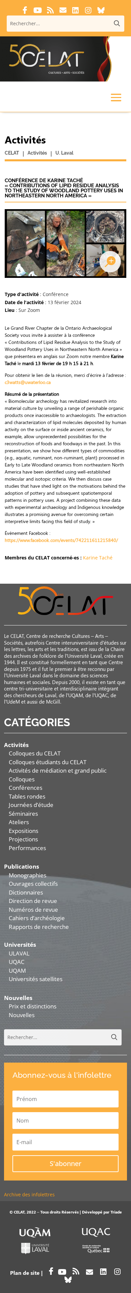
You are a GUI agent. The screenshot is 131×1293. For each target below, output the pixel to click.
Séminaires (23, 813)
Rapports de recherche (39, 927)
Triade (116, 1212)
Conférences (25, 787)
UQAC (17, 962)
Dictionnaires (26, 892)
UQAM (17, 970)
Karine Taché (98, 557)
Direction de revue (33, 901)
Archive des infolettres (29, 1194)
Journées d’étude (31, 805)
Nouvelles (22, 1015)
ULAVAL (19, 953)
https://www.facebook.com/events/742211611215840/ (61, 540)
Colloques (22, 779)
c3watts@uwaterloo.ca (28, 382)
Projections (23, 839)
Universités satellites (35, 979)
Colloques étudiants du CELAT (47, 762)
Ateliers (19, 822)
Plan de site (25, 1272)
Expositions (23, 831)
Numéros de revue (33, 909)
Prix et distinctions (32, 1006)
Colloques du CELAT (34, 753)
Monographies (27, 875)
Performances (27, 848)
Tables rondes (27, 796)
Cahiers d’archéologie (37, 918)
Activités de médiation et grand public (57, 770)
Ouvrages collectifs (33, 883)
